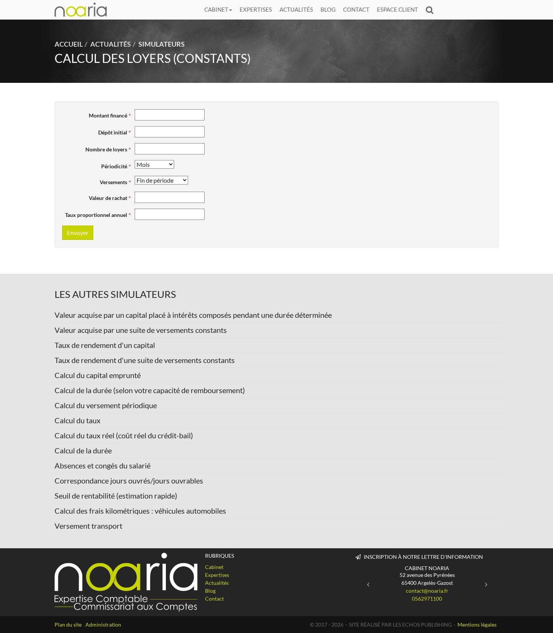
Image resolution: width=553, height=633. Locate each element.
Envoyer (77, 232)
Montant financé (108, 115)
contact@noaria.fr (427, 590)
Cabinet (216, 9)
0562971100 (427, 598)
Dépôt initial (112, 132)
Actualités (296, 9)
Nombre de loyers (106, 149)
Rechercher (431, 9)
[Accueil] (126, 582)
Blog (328, 9)
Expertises (256, 9)
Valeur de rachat (108, 198)
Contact (356, 9)
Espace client (397, 9)
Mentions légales (477, 624)
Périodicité (114, 166)
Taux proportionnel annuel (96, 215)
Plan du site (68, 624)
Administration (103, 624)
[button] (366, 581)
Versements (113, 182)
